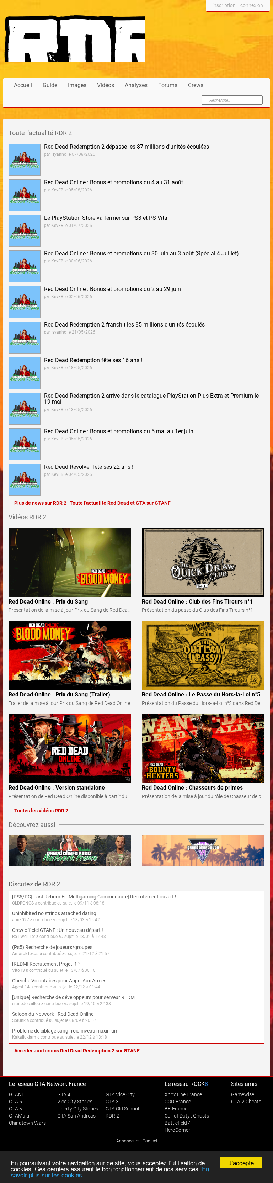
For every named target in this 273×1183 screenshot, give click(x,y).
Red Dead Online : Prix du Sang (48, 601)
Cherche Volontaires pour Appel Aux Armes (59, 980)
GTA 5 (15, 1109)
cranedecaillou (26, 1003)
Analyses (136, 85)
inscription (224, 5)
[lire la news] (25, 159)
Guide (50, 85)
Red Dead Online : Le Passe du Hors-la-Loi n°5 (201, 694)
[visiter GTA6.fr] (203, 850)
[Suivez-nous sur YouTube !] (249, 18)
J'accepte (241, 1162)
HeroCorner (177, 1130)
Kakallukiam (24, 1037)
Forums (167, 85)
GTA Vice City (120, 1094)
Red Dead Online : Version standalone (57, 787)
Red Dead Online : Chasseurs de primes (192, 787)
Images (77, 85)
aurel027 (20, 919)
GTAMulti (19, 1116)
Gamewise (242, 1094)
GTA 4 (63, 1094)
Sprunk (19, 1020)
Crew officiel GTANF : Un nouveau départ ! (57, 930)
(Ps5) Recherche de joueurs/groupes (52, 947)
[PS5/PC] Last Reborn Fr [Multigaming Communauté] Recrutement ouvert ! (94, 897)
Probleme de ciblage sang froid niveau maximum (65, 1031)
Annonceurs (127, 1141)
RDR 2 (112, 1116)
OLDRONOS (23, 903)
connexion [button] (251, 5)
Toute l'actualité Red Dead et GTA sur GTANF (120, 503)
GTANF (17, 1094)
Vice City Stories (74, 1101)
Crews (195, 85)
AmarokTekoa (25, 953)
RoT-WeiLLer (23, 936)
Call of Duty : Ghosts (187, 1116)
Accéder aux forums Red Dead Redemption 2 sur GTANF (77, 1051)
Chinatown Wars (27, 1123)
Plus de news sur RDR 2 (40, 503)
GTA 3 (112, 1101)
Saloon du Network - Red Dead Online (52, 1014)
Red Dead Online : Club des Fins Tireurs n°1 (197, 601)
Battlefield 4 (178, 1123)
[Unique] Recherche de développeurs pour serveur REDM (73, 997)
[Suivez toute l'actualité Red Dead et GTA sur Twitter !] (223, 18)
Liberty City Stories (77, 1109)
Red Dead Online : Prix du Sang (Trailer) (59, 694)
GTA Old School (122, 1109)
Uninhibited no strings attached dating (54, 913)
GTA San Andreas (76, 1116)
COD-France (178, 1101)
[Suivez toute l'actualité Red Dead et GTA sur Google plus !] (236, 18)
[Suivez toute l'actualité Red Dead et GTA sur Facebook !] (211, 18)
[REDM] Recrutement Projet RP (46, 964)
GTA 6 (15, 1101)
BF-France (176, 1109)
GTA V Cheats (246, 1101)
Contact (150, 1141)
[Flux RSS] (262, 18)
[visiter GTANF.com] (70, 850)
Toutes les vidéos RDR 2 (41, 810)
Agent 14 (21, 987)
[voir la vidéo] (70, 562)
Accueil (23, 85)
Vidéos (105, 85)
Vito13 (18, 970)
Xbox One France (183, 1094)
